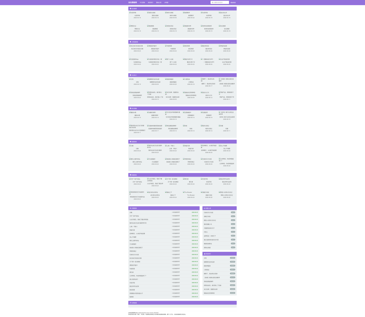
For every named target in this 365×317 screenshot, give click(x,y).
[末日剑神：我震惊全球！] (173, 93)
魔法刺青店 (209, 49)
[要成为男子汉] (187, 59)
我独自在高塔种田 (191, 95)
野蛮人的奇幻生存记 (227, 195)
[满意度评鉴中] (152, 46)
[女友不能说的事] (224, 59)
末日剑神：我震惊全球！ (173, 97)
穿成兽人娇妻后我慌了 (173, 162)
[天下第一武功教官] (171, 179)
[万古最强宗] (151, 159)
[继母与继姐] (169, 12)
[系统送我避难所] (134, 92)
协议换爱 (226, 29)
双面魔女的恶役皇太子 (136, 293)
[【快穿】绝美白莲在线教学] (227, 80)
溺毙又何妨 (209, 195)
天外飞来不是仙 (137, 182)
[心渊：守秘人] (170, 145)
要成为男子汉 (191, 62)
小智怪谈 (191, 82)
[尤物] (131, 79)
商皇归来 (191, 148)
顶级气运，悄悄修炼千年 (226, 97)
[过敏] (131, 145)
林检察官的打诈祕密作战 (137, 197)
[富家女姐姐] (151, 12)
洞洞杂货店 (173, 29)
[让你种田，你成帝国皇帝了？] (227, 159)
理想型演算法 (208, 244)
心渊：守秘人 (173, 148)
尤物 (137, 82)
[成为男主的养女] (152, 192)
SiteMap (152, 312)
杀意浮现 (208, 182)
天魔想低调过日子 (209, 228)
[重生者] (185, 179)
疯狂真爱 (191, 49)
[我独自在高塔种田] (189, 92)
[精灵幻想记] (205, 125)
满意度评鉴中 (155, 49)
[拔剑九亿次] (205, 92)
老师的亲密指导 (208, 29)
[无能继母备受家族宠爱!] (154, 125)
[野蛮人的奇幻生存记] (225, 192)
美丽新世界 (191, 29)
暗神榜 (132, 297)
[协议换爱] (222, 26)
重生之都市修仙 (137, 162)
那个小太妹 (173, 62)
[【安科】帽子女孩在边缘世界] (227, 113)
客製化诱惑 (207, 247)
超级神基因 (173, 82)
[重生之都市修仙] (134, 159)
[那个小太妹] (169, 59)
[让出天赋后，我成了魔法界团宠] (155, 179)
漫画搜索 (233, 2)
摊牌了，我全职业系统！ (209, 84)
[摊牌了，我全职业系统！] (209, 80)
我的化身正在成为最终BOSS (138, 223)
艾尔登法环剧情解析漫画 (173, 117)
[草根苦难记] (187, 159)
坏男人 (206, 232)
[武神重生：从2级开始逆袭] (209, 146)
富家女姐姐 (155, 15)
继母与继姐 (173, 15)
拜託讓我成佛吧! (173, 128)
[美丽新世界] (187, 26)
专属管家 (173, 49)
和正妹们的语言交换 (137, 49)
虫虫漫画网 (132, 2)
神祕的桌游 (226, 49)
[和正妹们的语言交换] (136, 46)
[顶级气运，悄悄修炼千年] (227, 93)
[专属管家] (168, 46)
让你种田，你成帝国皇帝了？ (138, 276)
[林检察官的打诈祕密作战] (137, 193)
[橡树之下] (168, 192)
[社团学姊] (132, 12)
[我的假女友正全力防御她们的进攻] (137, 126)
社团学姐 (208, 15)
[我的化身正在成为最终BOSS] (155, 146)
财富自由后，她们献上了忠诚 (212, 285)
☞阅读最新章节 (176, 212)
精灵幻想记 (209, 128)
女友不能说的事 (226, 62)
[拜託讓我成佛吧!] (170, 125)
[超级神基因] (169, 79)
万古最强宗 (155, 162)
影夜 (191, 128)
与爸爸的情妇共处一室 (155, 62)
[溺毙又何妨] (205, 192)
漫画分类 (158, 2)
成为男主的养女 (155, 195)
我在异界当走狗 (226, 182)
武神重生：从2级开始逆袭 (209, 150)
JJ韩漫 (166, 2)
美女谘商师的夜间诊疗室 (211, 240)
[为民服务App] (133, 59)
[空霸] (221, 125)
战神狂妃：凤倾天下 (210, 236)
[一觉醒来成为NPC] (207, 59)
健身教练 (155, 29)
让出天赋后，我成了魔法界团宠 (139, 219)
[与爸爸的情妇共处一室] (154, 59)
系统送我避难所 (137, 95)
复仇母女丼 (226, 15)
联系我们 (156, 312)
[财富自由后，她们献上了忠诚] (155, 93)
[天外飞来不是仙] (134, 179)
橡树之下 (173, 195)
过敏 (137, 148)
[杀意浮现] (204, 179)
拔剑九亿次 (209, 95)
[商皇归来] (186, 145)
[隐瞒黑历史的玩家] (153, 79)
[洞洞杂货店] (169, 26)
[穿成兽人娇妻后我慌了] (172, 159)
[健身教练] (150, 26)
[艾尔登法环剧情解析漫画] (173, 113)
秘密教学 (191, 15)
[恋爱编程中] (187, 112)
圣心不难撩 (226, 148)
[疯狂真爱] (186, 46)
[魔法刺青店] (205, 46)
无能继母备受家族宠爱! (155, 128)
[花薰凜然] (204, 112)
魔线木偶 (137, 115)
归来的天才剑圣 (208, 162)
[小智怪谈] (186, 79)
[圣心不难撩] (223, 145)
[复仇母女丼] (223, 12)
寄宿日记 (137, 29)
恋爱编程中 (191, 115)
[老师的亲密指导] (206, 26)
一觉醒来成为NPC (209, 62)
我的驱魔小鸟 (208, 224)
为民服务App (137, 62)
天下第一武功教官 (173, 182)
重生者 (191, 182)
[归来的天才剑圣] (206, 159)
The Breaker (191, 195)
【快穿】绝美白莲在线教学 (227, 84)
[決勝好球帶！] (152, 112)
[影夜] (185, 125)
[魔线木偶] (132, 112)
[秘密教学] (186, 12)
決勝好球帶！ (155, 115)
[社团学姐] (204, 12)
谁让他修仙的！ (134, 279)
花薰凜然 (208, 115)
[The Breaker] (187, 192)
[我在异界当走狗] (224, 179)
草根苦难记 (191, 162)
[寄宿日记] (132, 26)
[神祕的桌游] (223, 46)
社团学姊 (137, 15)
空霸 (226, 128)
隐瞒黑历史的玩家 (155, 82)
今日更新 (142, 2)
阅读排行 (150, 2)
